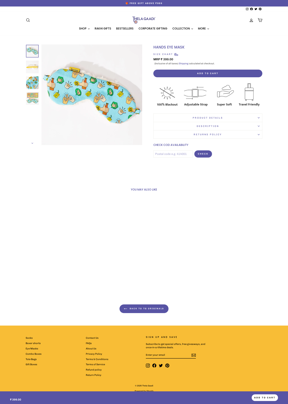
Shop (83, 28)
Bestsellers (125, 28)
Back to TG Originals (146, 308)
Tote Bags (31, 359)
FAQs (89, 343)
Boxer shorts (33, 343)
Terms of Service (95, 364)
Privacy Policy (94, 353)
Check (203, 154)
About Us (91, 348)
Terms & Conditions (97, 359)
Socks (29, 337)
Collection (181, 28)
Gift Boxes (31, 364)
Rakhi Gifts (103, 28)
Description (208, 126)
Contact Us (92, 337)
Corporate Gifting (152, 28)
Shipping (183, 63)
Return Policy (93, 375)
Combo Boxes (34, 353)
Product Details (208, 117)
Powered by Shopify (144, 391)
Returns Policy (208, 134)
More (202, 28)
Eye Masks (32, 348)
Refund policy (94, 369)
